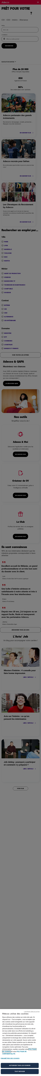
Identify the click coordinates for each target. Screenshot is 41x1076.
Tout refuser (20, 1071)
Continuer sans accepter (32, 1011)
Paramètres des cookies (10, 1058)
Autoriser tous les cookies (19, 1065)
